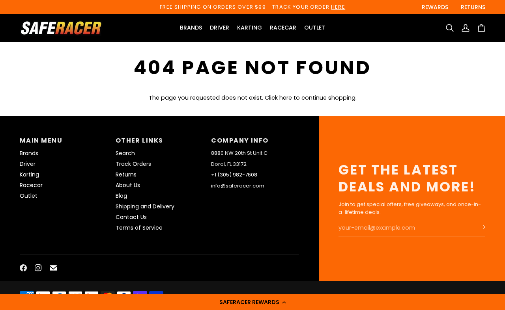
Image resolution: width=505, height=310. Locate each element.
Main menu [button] (41, 140)
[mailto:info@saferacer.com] (53, 267)
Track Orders (133, 164)
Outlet (28, 196)
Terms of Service (139, 228)
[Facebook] (23, 267)
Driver (28, 164)
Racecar (31, 185)
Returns (126, 174)
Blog (121, 196)
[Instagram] (38, 267)
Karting (29, 174)
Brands (29, 153)
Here (338, 7)
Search (125, 153)
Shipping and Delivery (145, 206)
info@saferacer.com (237, 185)
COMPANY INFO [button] (239, 140)
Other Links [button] (139, 140)
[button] (252, 302)
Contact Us (131, 217)
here (285, 98)
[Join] (478, 227)
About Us (128, 185)
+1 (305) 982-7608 (234, 174)
